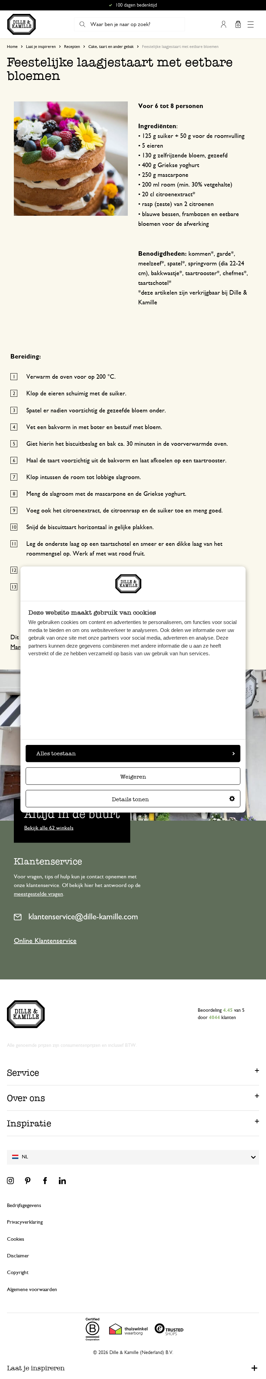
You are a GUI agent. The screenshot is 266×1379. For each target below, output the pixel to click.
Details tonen (130, 799)
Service (23, 1072)
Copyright (17, 1272)
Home (12, 46)
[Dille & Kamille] (21, 24)
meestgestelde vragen (38, 894)
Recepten (72, 46)
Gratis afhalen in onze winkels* (136, 5)
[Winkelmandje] (238, 24)
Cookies (15, 1239)
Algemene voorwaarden (32, 1289)
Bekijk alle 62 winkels (48, 827)
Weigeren (133, 776)
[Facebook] (45, 1180)
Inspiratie (29, 1123)
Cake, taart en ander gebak (111, 46)
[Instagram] (10, 1180)
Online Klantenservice (45, 940)
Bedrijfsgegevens (24, 1205)
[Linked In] (62, 1180)
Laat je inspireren (41, 46)
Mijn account (223, 24)
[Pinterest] (27, 1180)
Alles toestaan (56, 753)
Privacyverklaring (25, 1222)
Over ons (26, 1098)
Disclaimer (18, 1255)
